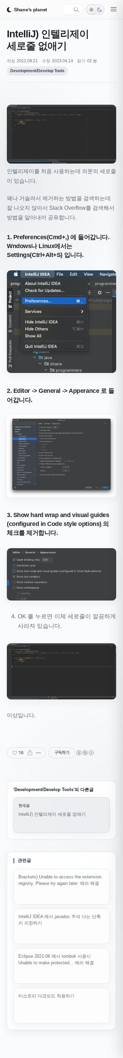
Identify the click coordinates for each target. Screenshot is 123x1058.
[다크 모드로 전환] (95, 9)
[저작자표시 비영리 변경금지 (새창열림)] (85, 753)
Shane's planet (30, 9)
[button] (61, 134)
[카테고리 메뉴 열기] (113, 9)
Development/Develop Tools (37, 70)
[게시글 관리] (38, 753)
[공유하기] (30, 753)
